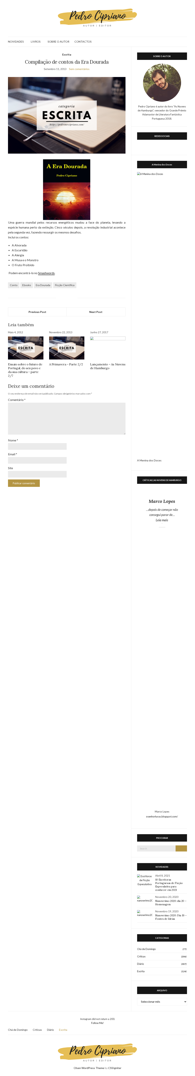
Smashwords (46, 273)
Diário (140, 963)
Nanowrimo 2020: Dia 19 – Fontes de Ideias (171, 917)
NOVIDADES (16, 41)
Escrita (66, 54)
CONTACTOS (83, 41)
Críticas (141, 956)
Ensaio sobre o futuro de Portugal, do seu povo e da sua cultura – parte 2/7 (25, 370)
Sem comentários (79, 69)
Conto (14, 285)
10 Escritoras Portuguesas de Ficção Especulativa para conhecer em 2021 (169, 885)
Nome (13, 440)
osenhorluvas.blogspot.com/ (162, 816)
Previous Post (37, 311)
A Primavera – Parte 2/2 (66, 364)
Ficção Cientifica (64, 285)
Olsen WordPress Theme (89, 1068)
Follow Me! (97, 1022)
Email (12, 454)
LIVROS (36, 41)
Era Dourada (43, 285)
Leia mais (169, 520)
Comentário (17, 400)
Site (10, 468)
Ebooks (26, 285)
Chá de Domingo (146, 949)
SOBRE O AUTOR (58, 41)
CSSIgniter (114, 1068)
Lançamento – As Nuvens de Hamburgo (107, 366)
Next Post (95, 311)
